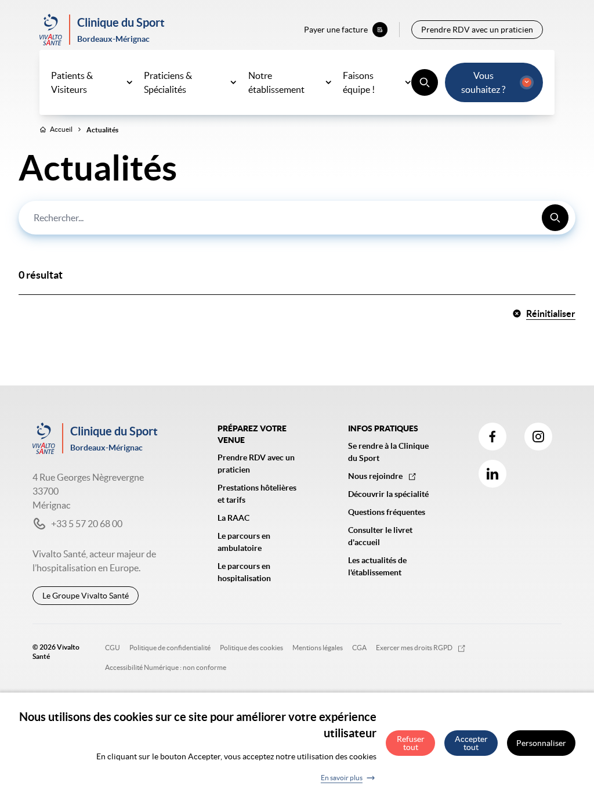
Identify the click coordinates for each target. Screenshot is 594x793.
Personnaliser (541, 743)
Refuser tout (411, 743)
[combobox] (297, 218)
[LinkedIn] (492, 474)
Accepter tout (471, 743)
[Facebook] (492, 436)
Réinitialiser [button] (550, 313)
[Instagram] (538, 436)
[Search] (555, 217)
